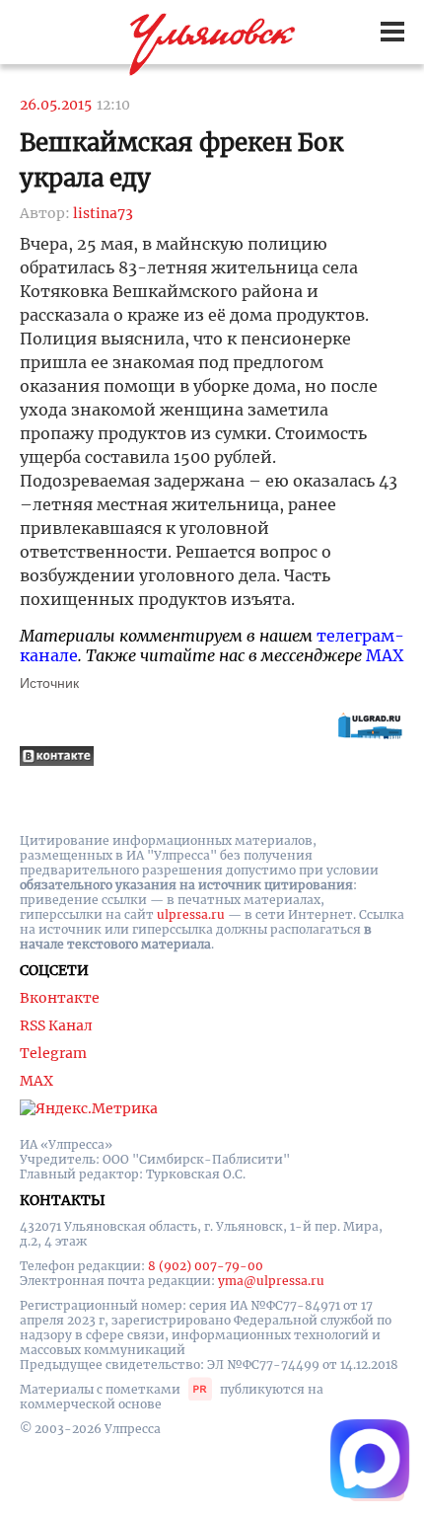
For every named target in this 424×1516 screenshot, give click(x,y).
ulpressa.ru (191, 914)
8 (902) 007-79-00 (205, 1265)
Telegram (53, 1053)
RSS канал (56, 1025)
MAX (384, 655)
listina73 (103, 213)
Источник (49, 683)
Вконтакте (60, 998)
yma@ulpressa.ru (271, 1280)
